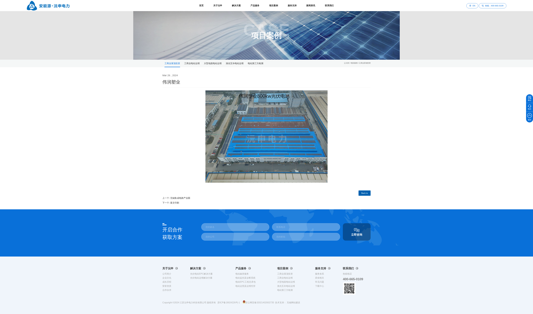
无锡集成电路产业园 (180, 198)
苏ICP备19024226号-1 (229, 302)
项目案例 (354, 63)
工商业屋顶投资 (365, 63)
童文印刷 (174, 203)
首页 (201, 5)
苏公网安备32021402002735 (259, 302)
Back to (364, 193)
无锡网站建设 (293, 302)
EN (474, 6)
